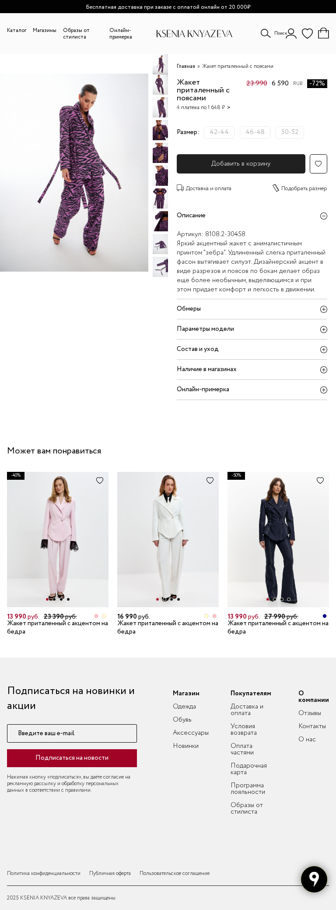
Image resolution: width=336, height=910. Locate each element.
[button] (47, 599)
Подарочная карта (249, 769)
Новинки (186, 746)
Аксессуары (191, 733)
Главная (186, 66)
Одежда (184, 707)
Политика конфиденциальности (43, 873)
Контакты (312, 726)
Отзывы (309, 713)
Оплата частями (242, 749)
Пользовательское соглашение (175, 873)
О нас (307, 739)
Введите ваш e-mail (46, 733)
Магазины (44, 30)
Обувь (182, 720)
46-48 (255, 132)
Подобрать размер (304, 188)
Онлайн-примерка (120, 34)
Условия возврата (244, 730)
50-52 (289, 132)
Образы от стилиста (76, 34)
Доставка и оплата (208, 188)
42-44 (219, 132)
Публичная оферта (110, 873)
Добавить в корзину (240, 164)
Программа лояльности (248, 789)
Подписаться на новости (71, 758)
